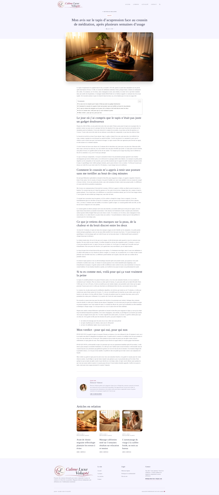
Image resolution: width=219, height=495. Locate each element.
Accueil (127, 4)
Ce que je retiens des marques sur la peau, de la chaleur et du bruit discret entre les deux (103, 108)
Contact (154, 4)
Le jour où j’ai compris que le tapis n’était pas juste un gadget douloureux (99, 104)
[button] (160, 4)
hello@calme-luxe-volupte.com (153, 478)
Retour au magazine (110, 11)
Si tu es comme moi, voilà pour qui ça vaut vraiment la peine (96, 110)
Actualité (145, 4)
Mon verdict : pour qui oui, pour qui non (90, 112)
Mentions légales (125, 470)
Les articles (100, 476)
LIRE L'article (81, 451)
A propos (136, 4)
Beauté (81, 412)
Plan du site (124, 476)
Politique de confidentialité (128, 473)
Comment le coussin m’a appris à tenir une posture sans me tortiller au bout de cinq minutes (104, 106)
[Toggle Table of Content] (139, 101)
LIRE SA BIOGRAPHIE (96, 393)
